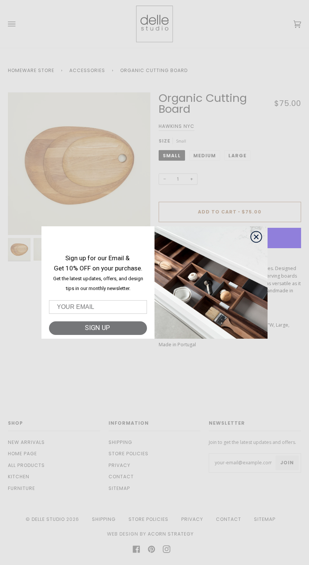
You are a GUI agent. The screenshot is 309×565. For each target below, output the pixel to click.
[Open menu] (19, 24)
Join (287, 462)
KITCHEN (18, 476)
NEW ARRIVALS (26, 442)
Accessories (87, 70)
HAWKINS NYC (176, 126)
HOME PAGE (22, 453)
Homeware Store (31, 70)
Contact (121, 476)
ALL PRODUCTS (26, 465)
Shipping (120, 442)
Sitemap (119, 488)
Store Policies (128, 453)
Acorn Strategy (171, 534)
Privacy (119, 465)
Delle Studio (48, 519)
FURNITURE (21, 488)
